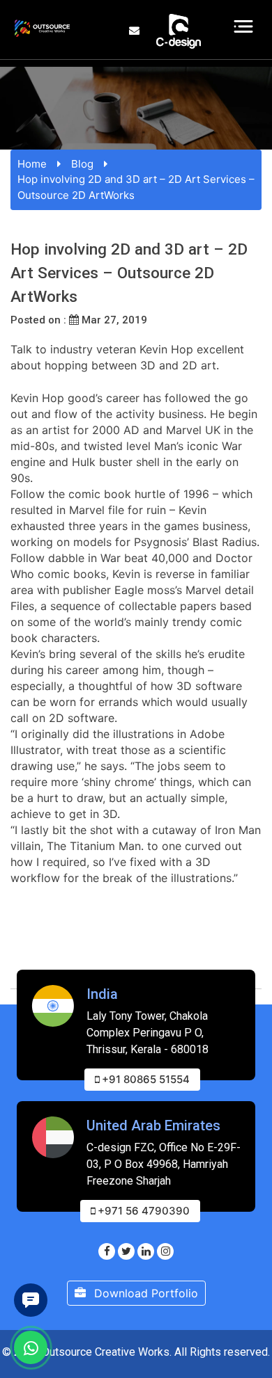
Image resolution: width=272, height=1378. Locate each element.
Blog (82, 163)
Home (32, 163)
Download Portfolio (144, 1293)
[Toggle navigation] (243, 26)
